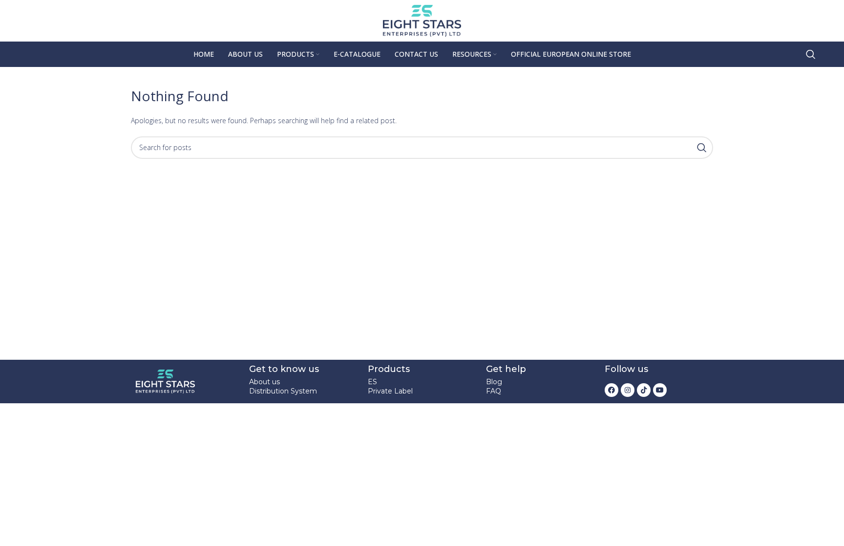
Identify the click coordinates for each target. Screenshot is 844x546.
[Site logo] (422, 19)
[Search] (811, 54)
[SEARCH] (702, 147)
